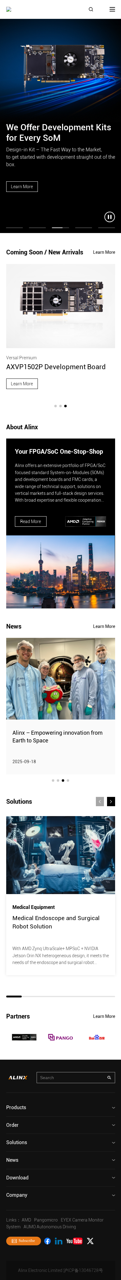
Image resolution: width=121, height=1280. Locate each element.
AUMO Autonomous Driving (50, 1226)
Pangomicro (46, 1219)
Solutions (16, 1142)
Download (17, 1178)
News (12, 1160)
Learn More (22, 186)
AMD (26, 1219)
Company (16, 1195)
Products (16, 1107)
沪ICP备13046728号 (83, 1270)
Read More (30, 521)
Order (12, 1125)
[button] (55, 406)
